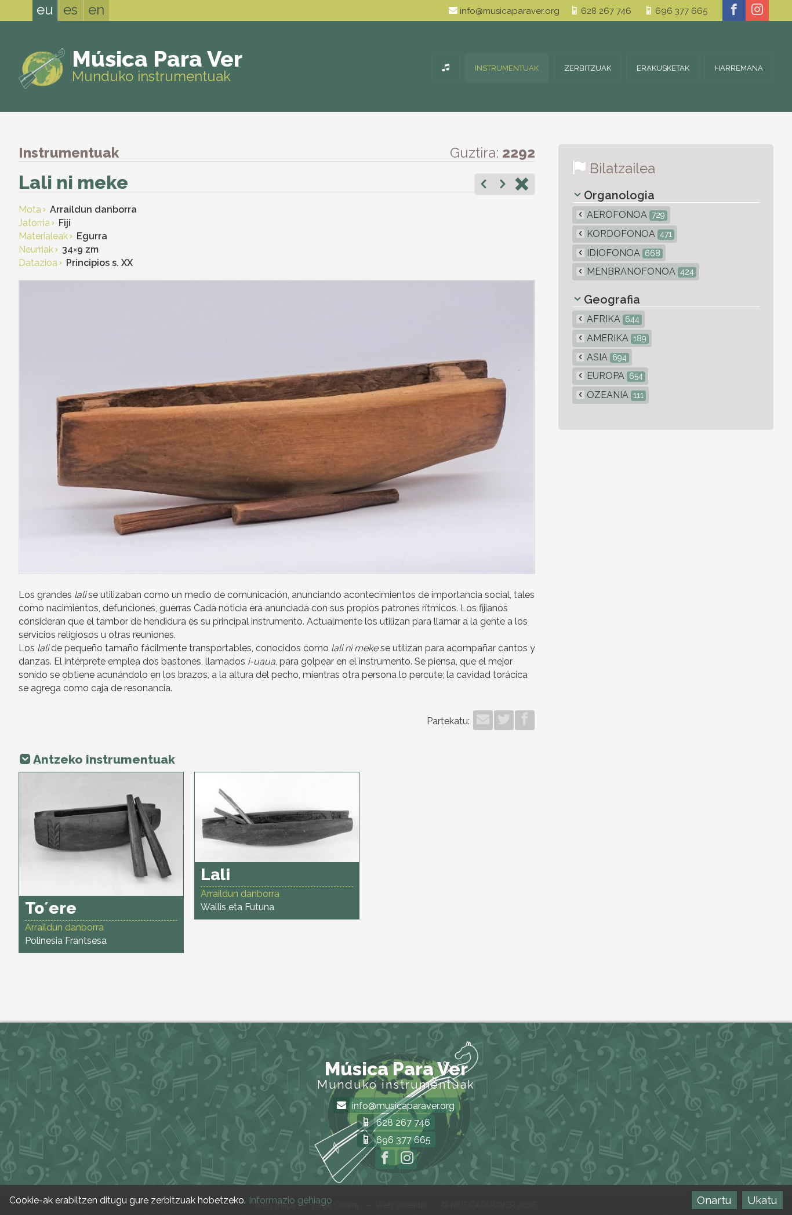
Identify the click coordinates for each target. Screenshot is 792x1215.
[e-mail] (483, 720)
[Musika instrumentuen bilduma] (445, 68)
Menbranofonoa (639, 271)
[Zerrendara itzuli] (521, 185)
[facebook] (734, 10)
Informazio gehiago (290, 1200)
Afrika (612, 318)
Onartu (714, 1200)
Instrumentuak (507, 68)
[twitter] (504, 720)
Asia (605, 357)
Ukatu (762, 1200)
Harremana (739, 68)
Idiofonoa (622, 252)
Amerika (615, 338)
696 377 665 (680, 11)
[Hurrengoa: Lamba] (502, 185)
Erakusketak (663, 68)
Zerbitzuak (587, 68)
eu (45, 9)
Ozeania (614, 394)
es (70, 9)
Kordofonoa (628, 233)
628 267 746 (605, 11)
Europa (613, 375)
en (96, 9)
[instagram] (757, 10)
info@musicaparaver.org (508, 11)
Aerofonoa (624, 214)
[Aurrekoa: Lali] (483, 185)
